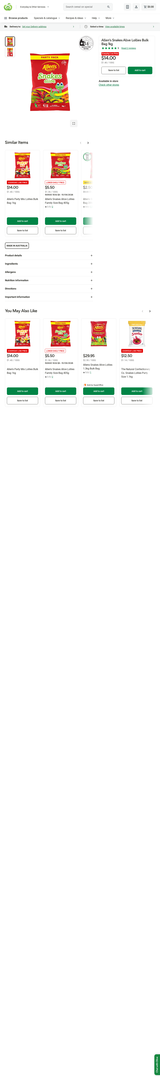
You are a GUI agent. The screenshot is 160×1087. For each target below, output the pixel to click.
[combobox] (87, 7)
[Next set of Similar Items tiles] (88, 142)
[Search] (108, 6)
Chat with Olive (157, 1065)
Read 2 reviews (128, 48)
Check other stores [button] (109, 84)
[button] (10, 41)
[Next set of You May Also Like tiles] (150, 311)
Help (94, 18)
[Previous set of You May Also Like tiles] (142, 311)
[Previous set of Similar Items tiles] (80, 142)
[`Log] (136, 7)
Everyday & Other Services (32, 7)
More (108, 18)
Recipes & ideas (74, 18)
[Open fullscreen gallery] (74, 123)
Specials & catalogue (45, 18)
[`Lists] (127, 7)
